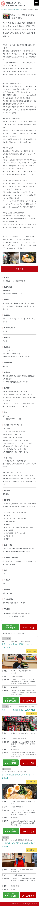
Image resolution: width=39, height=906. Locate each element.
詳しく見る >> (31, 651)
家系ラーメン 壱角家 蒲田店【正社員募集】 (19, 710)
